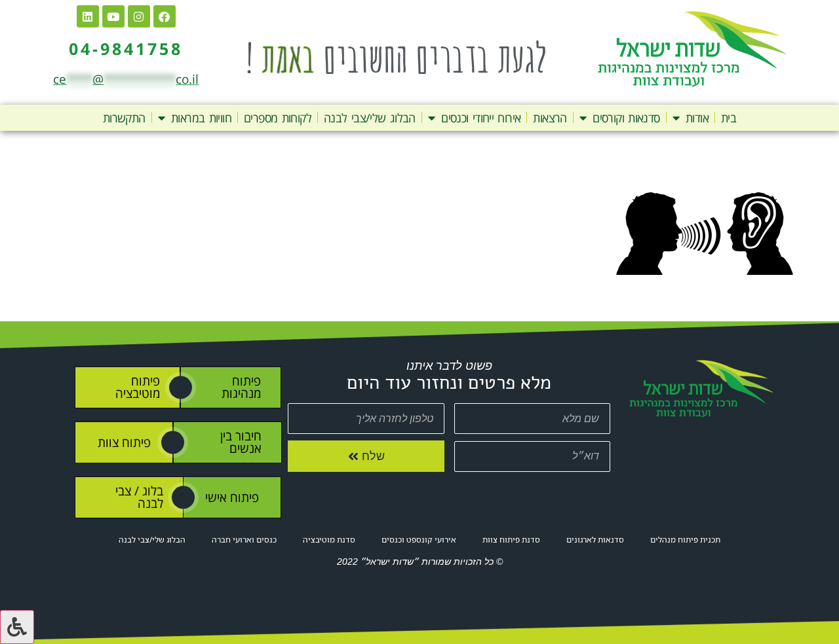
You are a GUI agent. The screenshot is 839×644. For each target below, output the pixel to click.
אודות (697, 117)
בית (728, 117)
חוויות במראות (201, 117)
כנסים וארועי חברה (244, 539)
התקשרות (124, 117)
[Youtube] (113, 16)
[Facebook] (164, 16)
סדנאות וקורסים (626, 117)
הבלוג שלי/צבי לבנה (370, 117)
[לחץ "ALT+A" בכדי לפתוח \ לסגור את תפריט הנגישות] (17, 627)
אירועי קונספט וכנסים (418, 539)
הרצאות (549, 117)
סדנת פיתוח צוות (511, 539)
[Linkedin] (88, 16)
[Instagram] (139, 16)
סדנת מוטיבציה (329, 539)
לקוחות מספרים (277, 117)
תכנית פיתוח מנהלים (685, 539)
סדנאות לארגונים (595, 539)
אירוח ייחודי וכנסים (480, 117)
